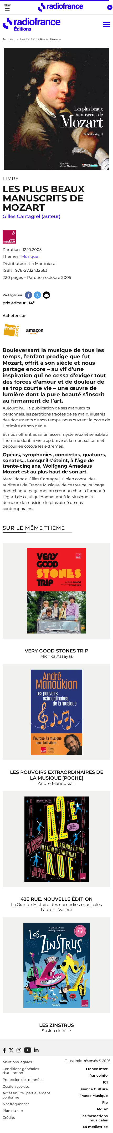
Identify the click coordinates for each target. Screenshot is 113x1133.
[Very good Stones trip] (56, 591)
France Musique (93, 1096)
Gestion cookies (16, 1086)
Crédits (9, 1117)
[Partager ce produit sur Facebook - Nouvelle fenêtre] (28, 295)
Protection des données (23, 1079)
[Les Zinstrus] (56, 965)
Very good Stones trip (56, 651)
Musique (29, 256)
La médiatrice (95, 1127)
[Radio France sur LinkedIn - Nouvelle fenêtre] (36, 1050)
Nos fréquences (16, 1104)
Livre (11, 178)
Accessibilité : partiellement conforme (26, 1095)
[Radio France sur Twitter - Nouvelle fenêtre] (11, 1050)
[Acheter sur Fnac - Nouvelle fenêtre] (11, 330)
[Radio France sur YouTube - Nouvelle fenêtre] (27, 1050)
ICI (105, 1082)
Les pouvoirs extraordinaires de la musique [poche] (56, 775)
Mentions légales (17, 1062)
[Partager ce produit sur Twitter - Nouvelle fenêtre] (37, 295)
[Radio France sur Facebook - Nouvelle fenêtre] (4, 1050)
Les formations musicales (94, 1118)
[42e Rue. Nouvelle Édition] (56, 839)
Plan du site (13, 1111)
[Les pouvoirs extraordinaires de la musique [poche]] (56, 712)
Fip (105, 1102)
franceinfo (98, 1075)
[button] (109, 7)
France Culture (94, 1089)
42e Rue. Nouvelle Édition (56, 899)
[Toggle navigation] (7, 7)
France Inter (97, 1069)
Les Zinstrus (56, 1025)
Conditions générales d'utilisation (21, 1071)
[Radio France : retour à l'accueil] (61, 7)
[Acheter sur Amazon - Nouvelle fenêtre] (34, 330)
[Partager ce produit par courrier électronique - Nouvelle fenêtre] (46, 295)
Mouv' (102, 1109)
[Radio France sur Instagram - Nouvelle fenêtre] (19, 1050)
